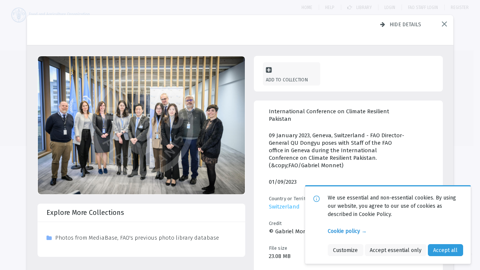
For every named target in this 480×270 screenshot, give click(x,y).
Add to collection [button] (287, 79)
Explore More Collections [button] (85, 212)
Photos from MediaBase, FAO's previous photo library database (137, 237)
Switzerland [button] (284, 206)
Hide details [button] (406, 24)
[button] (444, 24)
